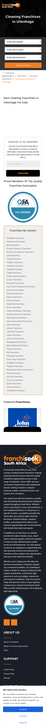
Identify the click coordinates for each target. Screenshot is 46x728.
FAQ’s (6, 650)
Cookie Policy (9, 669)
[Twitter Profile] (7, 622)
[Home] (2, 73)
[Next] (39, 420)
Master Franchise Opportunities (16, 646)
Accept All (23, 709)
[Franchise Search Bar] (36, 4)
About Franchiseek (11, 642)
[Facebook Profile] (14, 622)
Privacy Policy (9, 674)
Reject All (23, 723)
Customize (23, 716)
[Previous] (7, 420)
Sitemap (7, 678)
